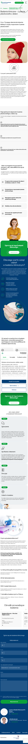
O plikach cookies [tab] (21, 357)
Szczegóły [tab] (12, 357)
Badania (5, 8)
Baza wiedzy (24, 732)
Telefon (2, 657)
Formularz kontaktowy (19, 2)
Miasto (2, 672)
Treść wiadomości (4, 679)
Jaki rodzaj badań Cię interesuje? (7, 664)
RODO (13, 732)
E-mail (2, 649)
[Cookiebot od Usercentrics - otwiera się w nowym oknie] (20, 353)
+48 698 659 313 (14, 721)
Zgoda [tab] (4, 357)
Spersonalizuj (13, 385)
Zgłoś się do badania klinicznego (8, 39)
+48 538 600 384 (14, 713)
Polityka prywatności (6, 732)
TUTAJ (17, 697)
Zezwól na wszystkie (14, 381)
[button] (26, 610)
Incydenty (18, 732)
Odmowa (14, 389)
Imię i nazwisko (3, 642)
